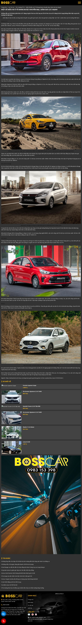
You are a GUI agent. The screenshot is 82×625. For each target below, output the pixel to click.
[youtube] (33, 614)
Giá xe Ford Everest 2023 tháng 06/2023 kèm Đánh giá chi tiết (18, 573)
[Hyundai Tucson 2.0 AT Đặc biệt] (11, 406)
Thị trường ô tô (20, 7)
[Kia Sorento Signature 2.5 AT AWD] (11, 397)
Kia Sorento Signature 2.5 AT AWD (32, 391)
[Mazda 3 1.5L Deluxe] (11, 432)
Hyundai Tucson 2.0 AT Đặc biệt (31, 406)
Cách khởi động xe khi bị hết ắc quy (11, 582)
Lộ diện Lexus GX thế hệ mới (9, 585)
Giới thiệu (30, 602)
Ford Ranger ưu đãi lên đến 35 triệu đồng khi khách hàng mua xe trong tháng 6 (23, 567)
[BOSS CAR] (10, 2)
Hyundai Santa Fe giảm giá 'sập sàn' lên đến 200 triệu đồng (18, 570)
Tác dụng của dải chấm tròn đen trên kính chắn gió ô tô (17, 576)
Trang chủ (30, 599)
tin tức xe (11, 7)
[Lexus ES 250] (11, 447)
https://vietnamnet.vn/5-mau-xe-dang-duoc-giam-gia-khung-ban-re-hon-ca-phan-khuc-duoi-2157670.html (34, 378)
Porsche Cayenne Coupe (29, 385)
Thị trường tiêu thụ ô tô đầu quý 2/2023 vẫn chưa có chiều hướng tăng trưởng (23, 588)
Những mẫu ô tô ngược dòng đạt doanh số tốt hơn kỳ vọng (17, 564)
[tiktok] (35, 614)
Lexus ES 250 (26, 442)
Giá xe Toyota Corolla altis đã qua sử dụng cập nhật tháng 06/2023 (20, 579)
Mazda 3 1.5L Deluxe (28, 427)
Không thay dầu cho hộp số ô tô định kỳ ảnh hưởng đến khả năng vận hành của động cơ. (26, 561)
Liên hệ (30, 608)
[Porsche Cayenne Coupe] (11, 385)
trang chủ (4, 7)
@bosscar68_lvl (59, 593)
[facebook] (29, 614)
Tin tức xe (30, 605)
